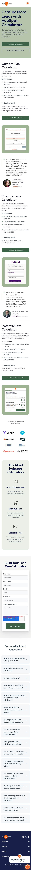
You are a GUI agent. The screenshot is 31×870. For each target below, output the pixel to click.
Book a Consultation (15, 50)
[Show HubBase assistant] (27, 866)
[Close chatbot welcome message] (28, 858)
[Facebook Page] (23, 837)
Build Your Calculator (16, 44)
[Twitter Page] (26, 837)
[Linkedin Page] (28, 837)
